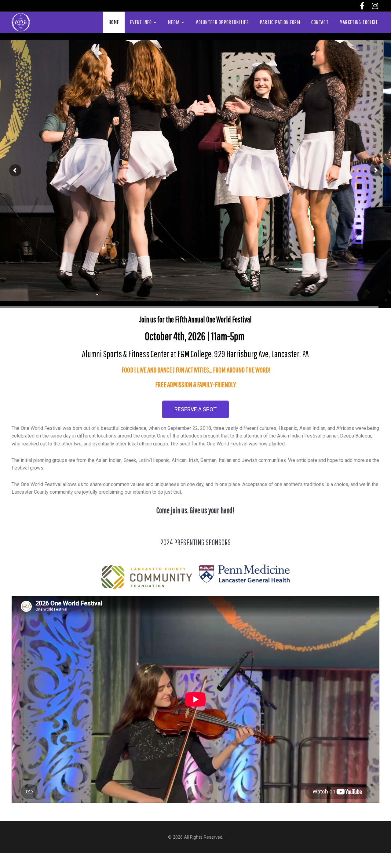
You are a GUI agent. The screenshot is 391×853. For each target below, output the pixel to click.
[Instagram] (375, 5)
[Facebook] (362, 5)
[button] (195, 409)
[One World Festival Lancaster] (21, 22)
